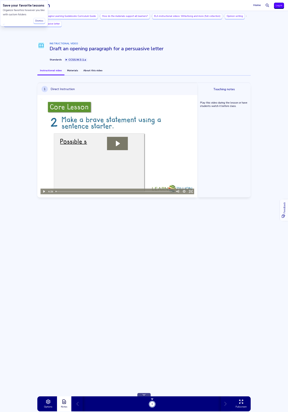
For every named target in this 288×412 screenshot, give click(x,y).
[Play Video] (43, 191)
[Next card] (224, 404)
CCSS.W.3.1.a (77, 60)
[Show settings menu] (184, 191)
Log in (279, 5)
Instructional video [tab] (51, 70)
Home (257, 5)
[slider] (114, 191)
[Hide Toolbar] (144, 394)
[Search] (267, 5)
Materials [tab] (72, 70)
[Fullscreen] (191, 191)
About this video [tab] (92, 70)
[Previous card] (79, 404)
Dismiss (39, 20)
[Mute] (177, 191)
